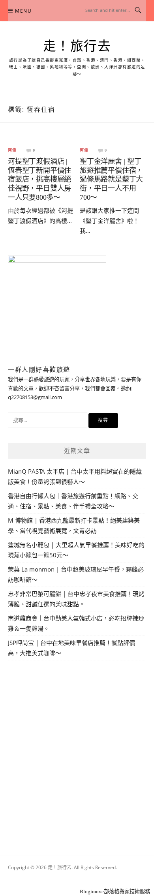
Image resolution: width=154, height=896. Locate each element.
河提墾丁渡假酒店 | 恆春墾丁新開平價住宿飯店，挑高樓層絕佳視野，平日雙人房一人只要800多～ (39, 179)
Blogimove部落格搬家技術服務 (115, 891)
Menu (23, 10)
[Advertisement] (77, 748)
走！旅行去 (77, 46)
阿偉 (12, 150)
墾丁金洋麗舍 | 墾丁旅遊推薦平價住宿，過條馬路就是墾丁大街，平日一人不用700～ (111, 179)
